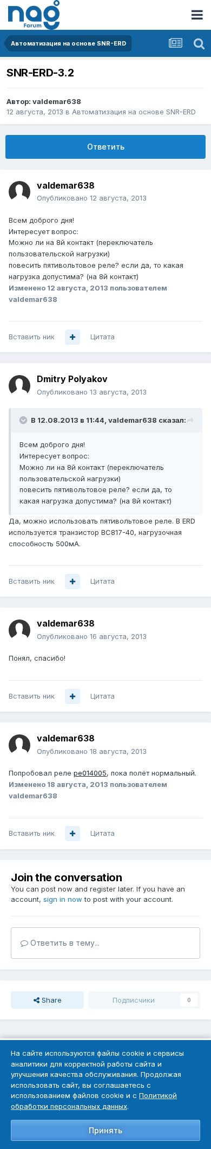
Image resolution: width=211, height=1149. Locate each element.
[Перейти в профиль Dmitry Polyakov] (19, 386)
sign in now (62, 899)
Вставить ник (32, 336)
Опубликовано (92, 197)
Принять (105, 1130)
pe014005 (90, 773)
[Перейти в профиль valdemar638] (19, 192)
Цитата (102, 336)
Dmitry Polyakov (72, 378)
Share (50, 1000)
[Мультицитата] (72, 337)
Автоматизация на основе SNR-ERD (134, 111)
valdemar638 (56, 101)
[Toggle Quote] (24, 420)
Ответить (105, 146)
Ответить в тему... (64, 942)
